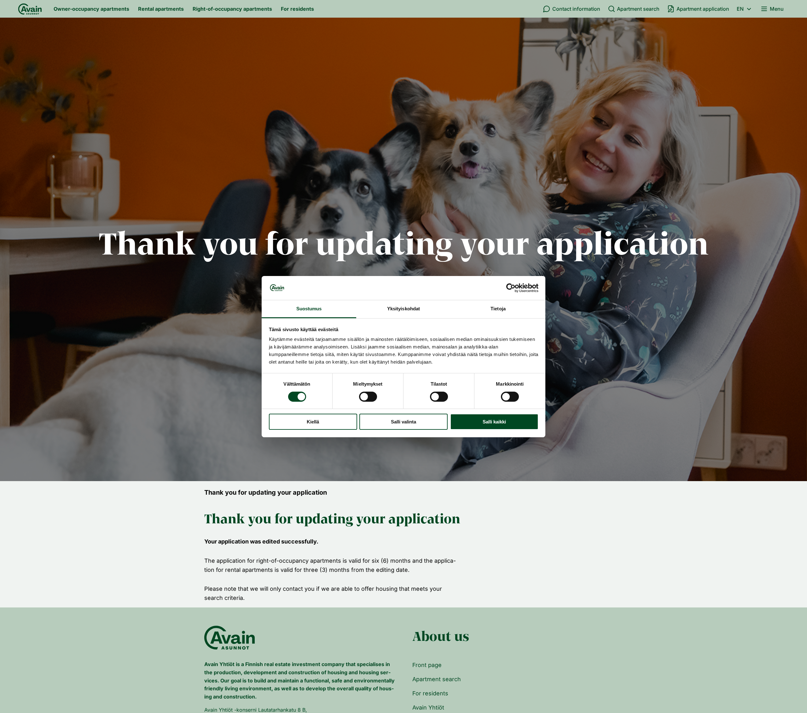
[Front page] (30, 9)
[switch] (368, 397)
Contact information (576, 9)
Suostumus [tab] (309, 308)
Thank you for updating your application (265, 492)
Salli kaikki (494, 421)
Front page (427, 665)
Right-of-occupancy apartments (232, 9)
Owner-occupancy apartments (91, 9)
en (740, 9)
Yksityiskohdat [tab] (403, 308)
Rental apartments (161, 9)
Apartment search (638, 9)
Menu (777, 9)
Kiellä (313, 421)
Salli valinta (403, 421)
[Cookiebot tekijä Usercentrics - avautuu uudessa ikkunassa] (510, 288)
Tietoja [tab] (498, 308)
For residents (297, 9)
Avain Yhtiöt (428, 707)
